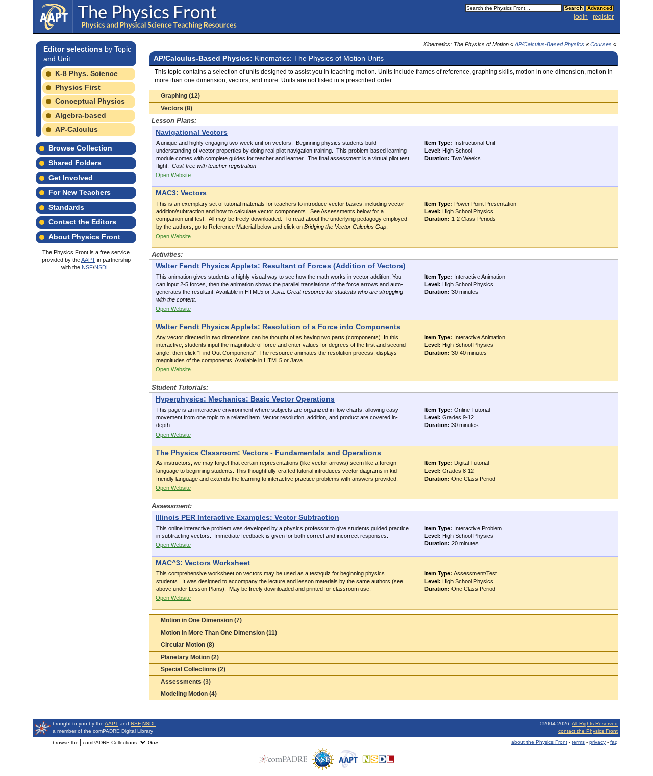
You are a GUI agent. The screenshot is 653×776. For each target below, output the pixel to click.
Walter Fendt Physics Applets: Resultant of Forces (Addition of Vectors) (281, 266)
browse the (66, 742)
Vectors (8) (176, 108)
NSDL (101, 267)
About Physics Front (84, 237)
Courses (601, 44)
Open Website (173, 175)
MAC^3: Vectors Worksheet (203, 563)
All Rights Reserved (595, 724)
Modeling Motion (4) (189, 694)
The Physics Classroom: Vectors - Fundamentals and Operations (268, 453)
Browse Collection (80, 148)
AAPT (88, 260)
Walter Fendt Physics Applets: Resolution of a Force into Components (278, 327)
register (603, 17)
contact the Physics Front (588, 731)
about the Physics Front (539, 742)
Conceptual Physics (90, 101)
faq (614, 742)
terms (578, 742)
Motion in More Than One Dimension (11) (219, 633)
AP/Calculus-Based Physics (549, 44)
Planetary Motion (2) (190, 657)
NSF (87, 267)
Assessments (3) (186, 682)
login (581, 17)
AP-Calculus (76, 129)
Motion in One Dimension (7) (201, 620)
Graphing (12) (180, 96)
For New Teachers (79, 192)
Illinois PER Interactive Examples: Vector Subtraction (247, 517)
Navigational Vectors (192, 132)
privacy (597, 742)
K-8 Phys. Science (86, 73)
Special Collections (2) (193, 669)
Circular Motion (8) (187, 645)
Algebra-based (80, 115)
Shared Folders (75, 163)
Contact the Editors (82, 222)
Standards (66, 207)
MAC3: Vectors (181, 193)
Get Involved (70, 177)
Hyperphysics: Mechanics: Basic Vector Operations (245, 399)
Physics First (78, 87)
